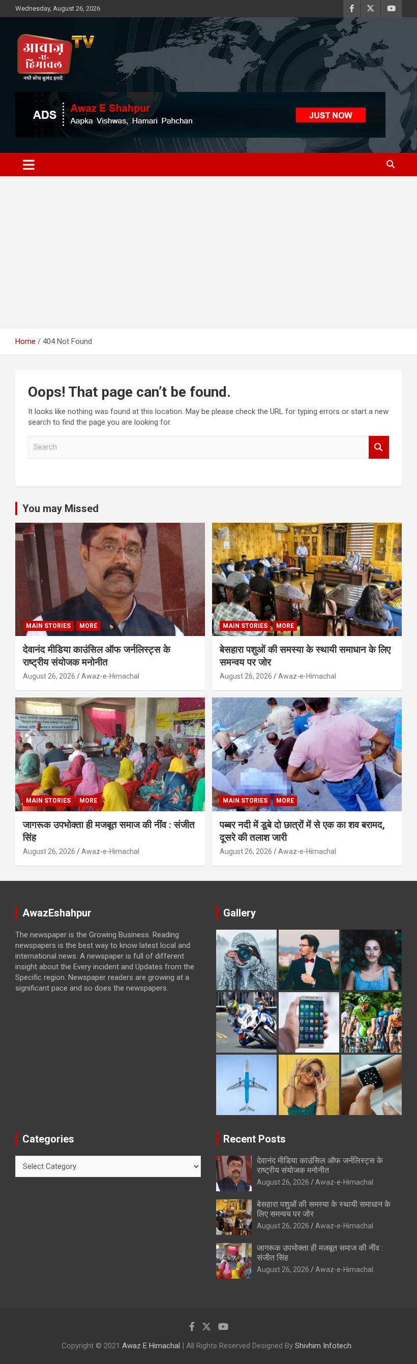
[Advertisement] (208, 252)
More (88, 625)
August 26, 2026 (49, 676)
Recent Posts (254, 1139)
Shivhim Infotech (323, 1345)
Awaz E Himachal (151, 1345)
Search (379, 447)
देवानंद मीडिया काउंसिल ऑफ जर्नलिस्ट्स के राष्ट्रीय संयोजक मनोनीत (96, 656)
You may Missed (60, 508)
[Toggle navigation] (28, 164)
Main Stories (48, 625)
